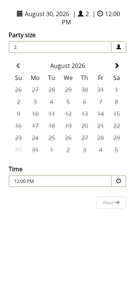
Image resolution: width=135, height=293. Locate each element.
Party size (22, 35)
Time (15, 169)
